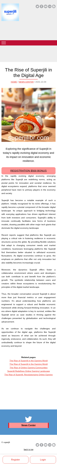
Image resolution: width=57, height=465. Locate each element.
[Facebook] (41, 6)
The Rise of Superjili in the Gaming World (29, 360)
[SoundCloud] (49, 6)
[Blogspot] (54, 6)
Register (15, 459)
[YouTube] (45, 6)
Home (14, 82)
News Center (26, 82)
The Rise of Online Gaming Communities (29, 367)
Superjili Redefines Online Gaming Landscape (28, 371)
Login (43, 459)
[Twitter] (37, 6)
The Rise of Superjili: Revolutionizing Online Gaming (28, 374)
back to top (28, 449)
